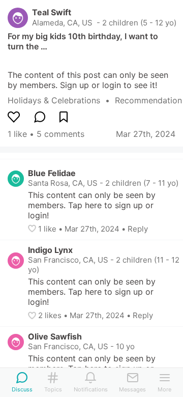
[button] (33, 228)
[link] (61, 100)
